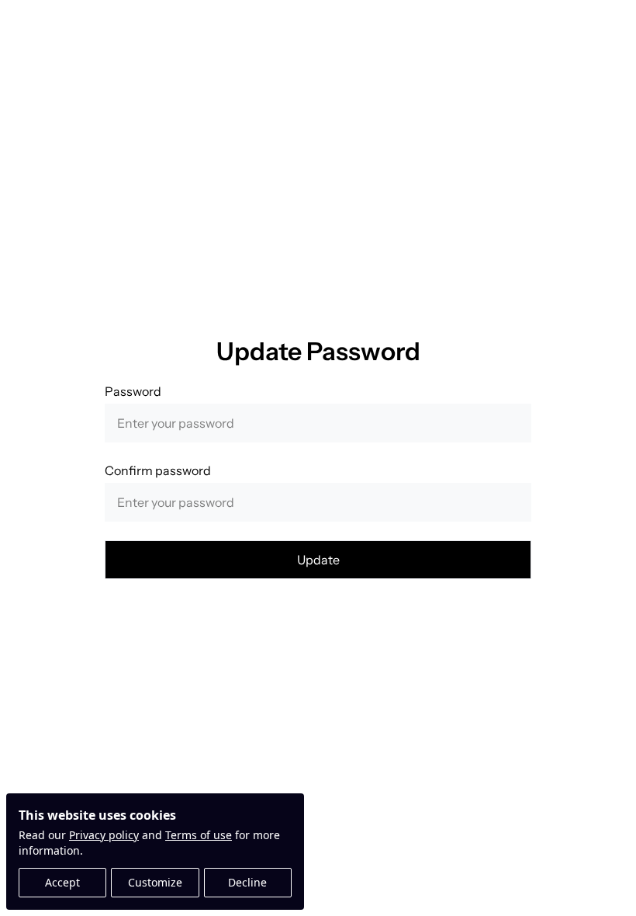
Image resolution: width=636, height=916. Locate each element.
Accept (62, 882)
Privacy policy (104, 835)
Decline (247, 882)
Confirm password (158, 470)
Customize (155, 882)
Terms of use (198, 835)
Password (133, 391)
